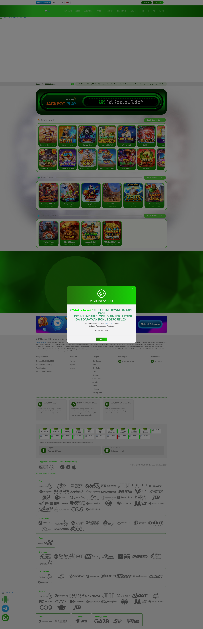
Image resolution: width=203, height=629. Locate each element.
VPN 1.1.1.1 (109, 323)
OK (101, 339)
